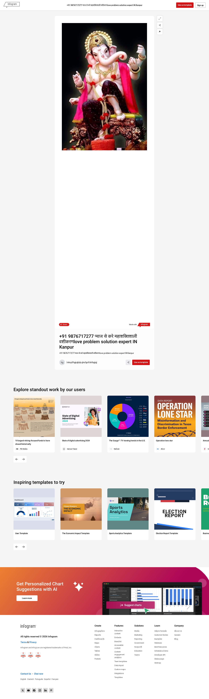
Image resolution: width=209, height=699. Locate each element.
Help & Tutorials (160, 631)
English (23, 679)
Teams (137, 655)
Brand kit (117, 641)
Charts (97, 647)
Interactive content (118, 632)
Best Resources (160, 647)
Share (65, 325)
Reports (98, 635)
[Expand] (160, 18)
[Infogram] (11, 5)
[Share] (160, 25)
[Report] (160, 31)
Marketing (138, 635)
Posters (98, 659)
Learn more (27, 598)
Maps (97, 643)
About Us (178, 631)
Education (138, 651)
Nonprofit (138, 647)
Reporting (138, 639)
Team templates (120, 661)
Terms (23, 642)
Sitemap (157, 663)
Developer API (159, 655)
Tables (97, 651)
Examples (158, 639)
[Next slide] (23, 459)
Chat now (38, 673)
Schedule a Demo (161, 651)
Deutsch (30, 679)
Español (47, 679)
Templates (118, 677)
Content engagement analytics (119, 654)
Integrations (119, 673)
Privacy (33, 642)
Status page (159, 659)
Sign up (200, 5)
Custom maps (120, 669)
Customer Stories (161, 635)
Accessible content (118, 646)
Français (55, 679)
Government (139, 643)
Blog (176, 639)
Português (39, 679)
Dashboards (99, 639)
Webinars (158, 643)
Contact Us (25, 673)
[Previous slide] (16, 459)
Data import (119, 665)
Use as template (185, 5)
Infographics (99, 631)
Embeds (117, 637)
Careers (177, 635)
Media (136, 631)
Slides (97, 655)
